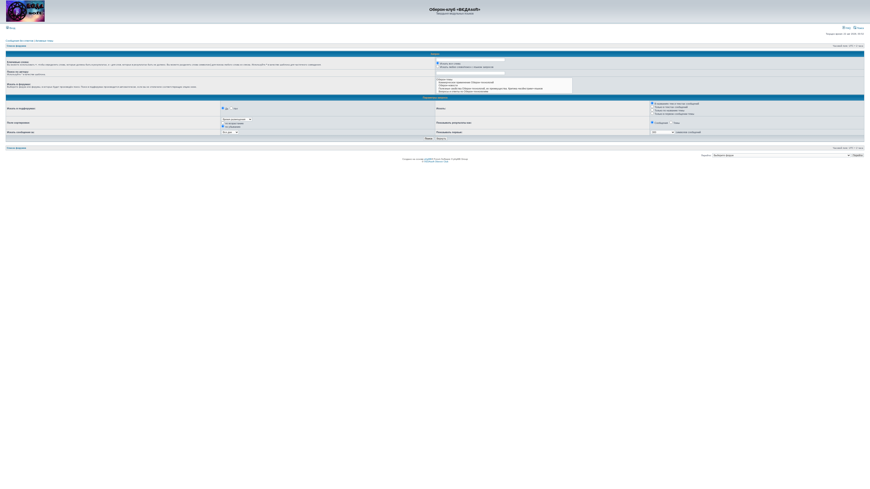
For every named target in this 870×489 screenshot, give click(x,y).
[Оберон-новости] (504, 85)
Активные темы (44, 40)
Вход (12, 28)
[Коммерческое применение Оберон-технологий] (504, 82)
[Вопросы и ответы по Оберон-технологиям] (504, 91)
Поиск (860, 28)
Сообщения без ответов (19, 40)
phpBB (428, 159)
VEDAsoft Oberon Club (436, 161)
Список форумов (16, 46)
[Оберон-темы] (504, 79)
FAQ (848, 28)
